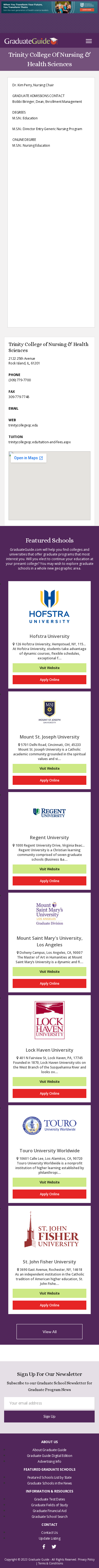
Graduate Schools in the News (49, 1483)
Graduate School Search (50, 1516)
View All (50, 1331)
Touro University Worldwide (50, 1151)
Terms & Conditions (50, 1563)
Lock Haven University (49, 1050)
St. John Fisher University (49, 1262)
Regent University (49, 837)
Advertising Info (49, 1461)
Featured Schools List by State (50, 1477)
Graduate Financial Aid (50, 1510)
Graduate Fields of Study (49, 1505)
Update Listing (50, 1538)
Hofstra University (50, 636)
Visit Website (50, 667)
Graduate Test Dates (49, 1499)
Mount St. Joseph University (49, 737)
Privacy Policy (86, 1559)
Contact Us (49, 1532)
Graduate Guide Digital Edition (49, 1455)
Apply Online (49, 679)
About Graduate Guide (49, 1450)
